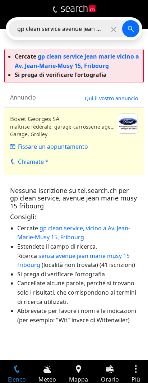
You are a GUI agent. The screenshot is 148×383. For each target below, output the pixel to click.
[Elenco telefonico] (55, 9)
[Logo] (78, 8)
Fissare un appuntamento (53, 147)
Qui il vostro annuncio (111, 98)
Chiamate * (33, 162)
